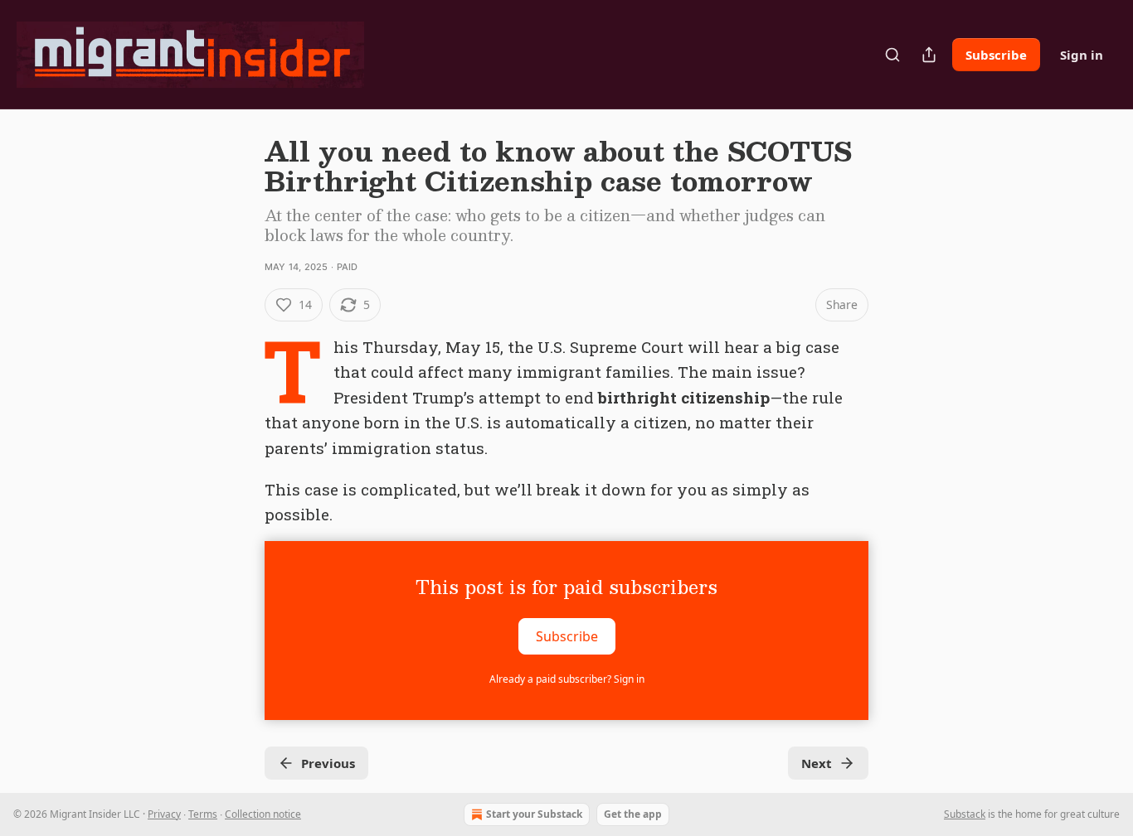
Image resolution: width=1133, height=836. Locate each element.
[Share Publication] (929, 54)
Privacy (164, 814)
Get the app (633, 814)
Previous (328, 763)
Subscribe (996, 54)
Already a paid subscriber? (566, 679)
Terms (202, 814)
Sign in (1081, 54)
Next (816, 763)
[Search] (892, 54)
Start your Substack (534, 814)
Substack (964, 814)
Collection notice (263, 814)
